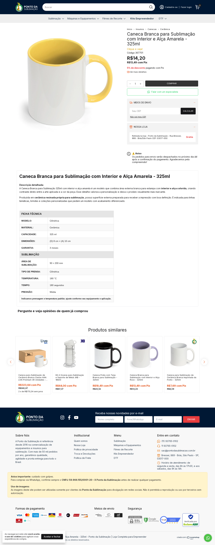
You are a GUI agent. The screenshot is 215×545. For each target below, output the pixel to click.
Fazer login (186, 7)
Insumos (140, 29)
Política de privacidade (86, 449)
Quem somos (81, 441)
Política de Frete (82, 458)
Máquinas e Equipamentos (81, 18)
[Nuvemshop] (188, 538)
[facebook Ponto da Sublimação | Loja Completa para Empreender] (69, 417)
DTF (161, 18)
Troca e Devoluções (84, 453)
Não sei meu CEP (138, 117)
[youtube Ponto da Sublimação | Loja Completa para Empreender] (76, 417)
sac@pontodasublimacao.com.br (178, 450)
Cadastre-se (171, 7)
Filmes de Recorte (112, 18)
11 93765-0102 (168, 445)
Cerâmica (165, 29)
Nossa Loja (79, 445)
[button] (162, 91)
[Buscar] (150, 7)
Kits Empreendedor (142, 18)
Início (129, 29)
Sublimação (54, 18)
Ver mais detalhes (138, 72)
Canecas (152, 29)
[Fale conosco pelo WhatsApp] (208, 538)
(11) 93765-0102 (169, 441)
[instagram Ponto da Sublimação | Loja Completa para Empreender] (62, 417)
